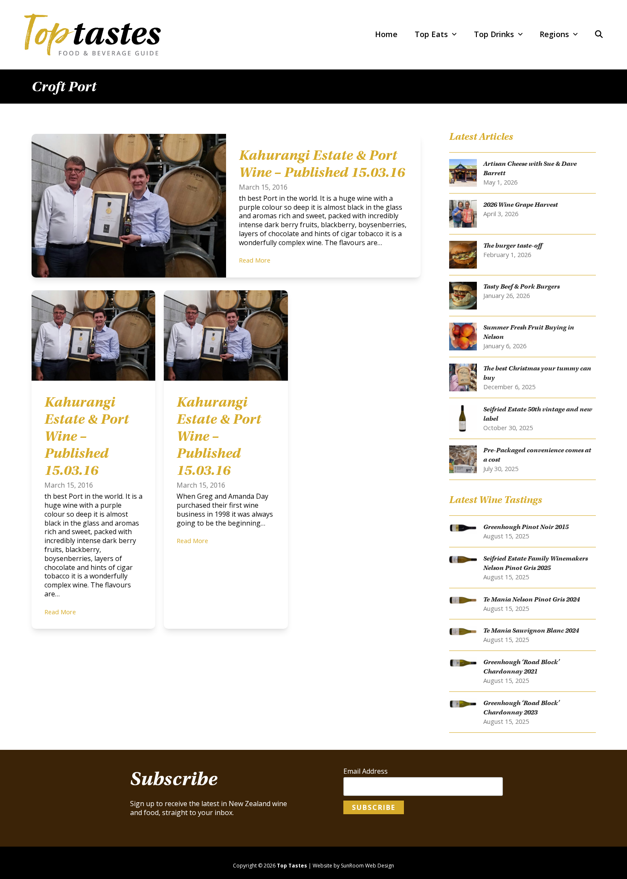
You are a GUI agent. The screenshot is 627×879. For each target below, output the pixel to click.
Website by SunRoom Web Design (353, 865)
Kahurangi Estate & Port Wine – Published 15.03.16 (322, 164)
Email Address (365, 771)
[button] (599, 34)
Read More (254, 260)
